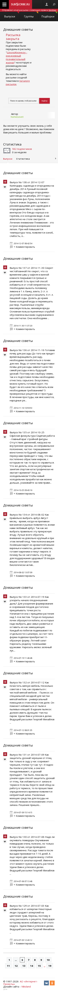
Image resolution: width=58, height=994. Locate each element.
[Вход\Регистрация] (47, 4)
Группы (29, 16)
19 (49, 965)
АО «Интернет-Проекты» (20, 983)
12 (16, 965)
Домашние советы (18, 29)
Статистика (12, 144)
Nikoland (26, 986)
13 (23, 965)
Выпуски (9, 16)
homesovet (17, 116)
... (16, 959)
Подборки (47, 16)
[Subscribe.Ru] (20, 4)
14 (31, 965)
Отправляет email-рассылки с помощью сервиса (29, 10)
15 (39, 965)
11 (8, 965)
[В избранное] (5, 187)
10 (48, 959)
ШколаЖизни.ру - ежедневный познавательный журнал (16, 57)
